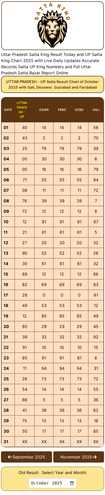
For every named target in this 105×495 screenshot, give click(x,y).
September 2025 (28, 456)
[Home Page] (52, 25)
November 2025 (76, 456)
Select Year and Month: (64, 472)
